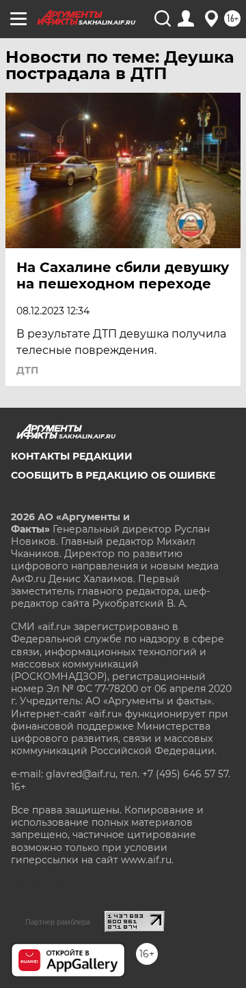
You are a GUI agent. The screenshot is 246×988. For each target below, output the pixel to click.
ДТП (27, 370)
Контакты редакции (72, 456)
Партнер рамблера (57, 922)
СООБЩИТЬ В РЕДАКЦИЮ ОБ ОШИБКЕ (113, 475)
